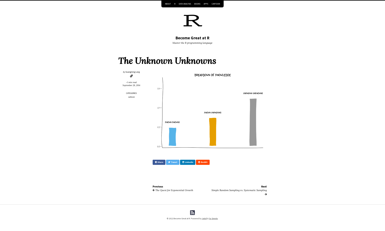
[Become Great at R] (192, 21)
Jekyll (204, 218)
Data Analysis (185, 4)
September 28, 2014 (131, 85)
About (168, 4)
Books (197, 4)
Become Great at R (192, 38)
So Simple (213, 218)
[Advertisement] (131, 150)
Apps (206, 4)
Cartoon (216, 4)
